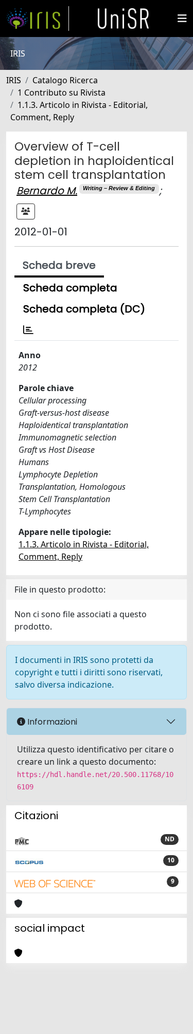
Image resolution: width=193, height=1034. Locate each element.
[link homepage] (37, 18)
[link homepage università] (123, 18)
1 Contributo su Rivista (61, 92)
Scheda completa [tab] (70, 288)
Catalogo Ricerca (65, 80)
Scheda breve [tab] (59, 265)
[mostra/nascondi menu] (182, 18)
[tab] (28, 330)
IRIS (13, 80)
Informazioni (51, 722)
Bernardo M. (46, 190)
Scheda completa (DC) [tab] (84, 309)
